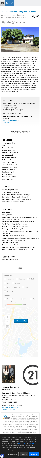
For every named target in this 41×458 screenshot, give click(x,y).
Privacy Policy (22, 443)
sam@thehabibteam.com (11, 120)
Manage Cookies (12, 454)
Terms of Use (33, 443)
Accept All (34, 454)
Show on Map (21, 321)
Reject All (24, 454)
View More (6, 122)
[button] (2, 456)
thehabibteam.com (8, 409)
